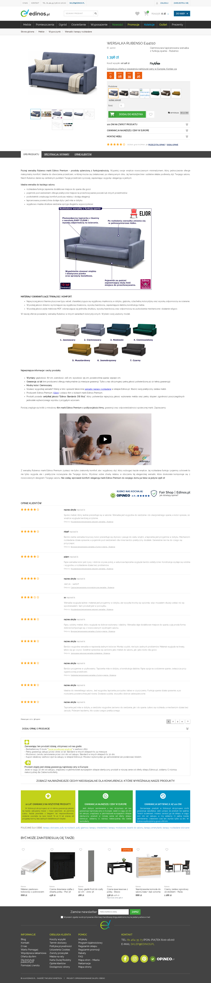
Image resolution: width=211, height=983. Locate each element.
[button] (95, 13)
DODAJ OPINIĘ (172, 145)
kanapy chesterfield (98, 828)
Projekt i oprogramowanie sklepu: (86, 978)
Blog (23, 939)
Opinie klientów (58, 963)
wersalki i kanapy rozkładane (98, 389)
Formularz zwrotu (30, 965)
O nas (25, 3)
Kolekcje (149, 24)
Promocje (133, 24)
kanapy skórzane (51, 828)
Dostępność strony (60, 967)
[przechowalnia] (139, 13)
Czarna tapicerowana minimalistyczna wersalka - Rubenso (92, 587)
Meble (27, 24)
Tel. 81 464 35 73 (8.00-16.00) (54, 3)
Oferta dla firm (28, 956)
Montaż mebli (114, 136)
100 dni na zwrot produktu (122, 124)
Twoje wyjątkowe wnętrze (60, 749)
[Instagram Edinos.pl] (135, 959)
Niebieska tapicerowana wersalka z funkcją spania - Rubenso (93, 675)
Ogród (63, 24)
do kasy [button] (180, 13)
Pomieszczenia (45, 24)
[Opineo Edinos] (162, 959)
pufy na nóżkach (67, 828)
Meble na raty (57, 956)
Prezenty (177, 24)
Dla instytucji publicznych (27, 961)
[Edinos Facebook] (125, 959)
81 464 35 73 (135, 939)
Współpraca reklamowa (33, 953)
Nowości (117, 24)
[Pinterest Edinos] (144, 959)
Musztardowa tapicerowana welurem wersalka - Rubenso (92, 522)
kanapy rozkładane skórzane (176, 828)
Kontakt (35, 3)
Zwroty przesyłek (59, 953)
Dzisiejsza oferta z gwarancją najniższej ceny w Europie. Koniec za (142, 69)
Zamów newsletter (83, 912)
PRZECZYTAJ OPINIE (156, 145)
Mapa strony (85, 967)
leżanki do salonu (135, 828)
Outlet (163, 24)
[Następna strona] (188, 721)
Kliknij (56, 393)
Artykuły (82, 939)
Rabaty (82, 953)
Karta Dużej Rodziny (60, 960)
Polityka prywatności (61, 946)
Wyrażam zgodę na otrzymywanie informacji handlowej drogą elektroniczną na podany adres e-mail (107, 917)
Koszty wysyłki (58, 939)
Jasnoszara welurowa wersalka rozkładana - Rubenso (90, 653)
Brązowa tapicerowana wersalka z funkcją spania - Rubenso (93, 547)
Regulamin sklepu (87, 946)
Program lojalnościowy (90, 942)
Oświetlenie (78, 24)
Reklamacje (84, 963)
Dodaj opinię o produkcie (36, 729)
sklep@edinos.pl (77, 3)
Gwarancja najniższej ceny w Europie (128, 130)
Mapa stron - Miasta (88, 960)
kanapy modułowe (117, 828)
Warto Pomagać (29, 949)
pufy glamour (82, 828)
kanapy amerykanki (153, 828)
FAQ (80, 956)
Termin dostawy (58, 942)
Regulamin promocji (88, 949)
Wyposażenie (99, 24)
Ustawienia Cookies (60, 949)
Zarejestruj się (181, 3)
